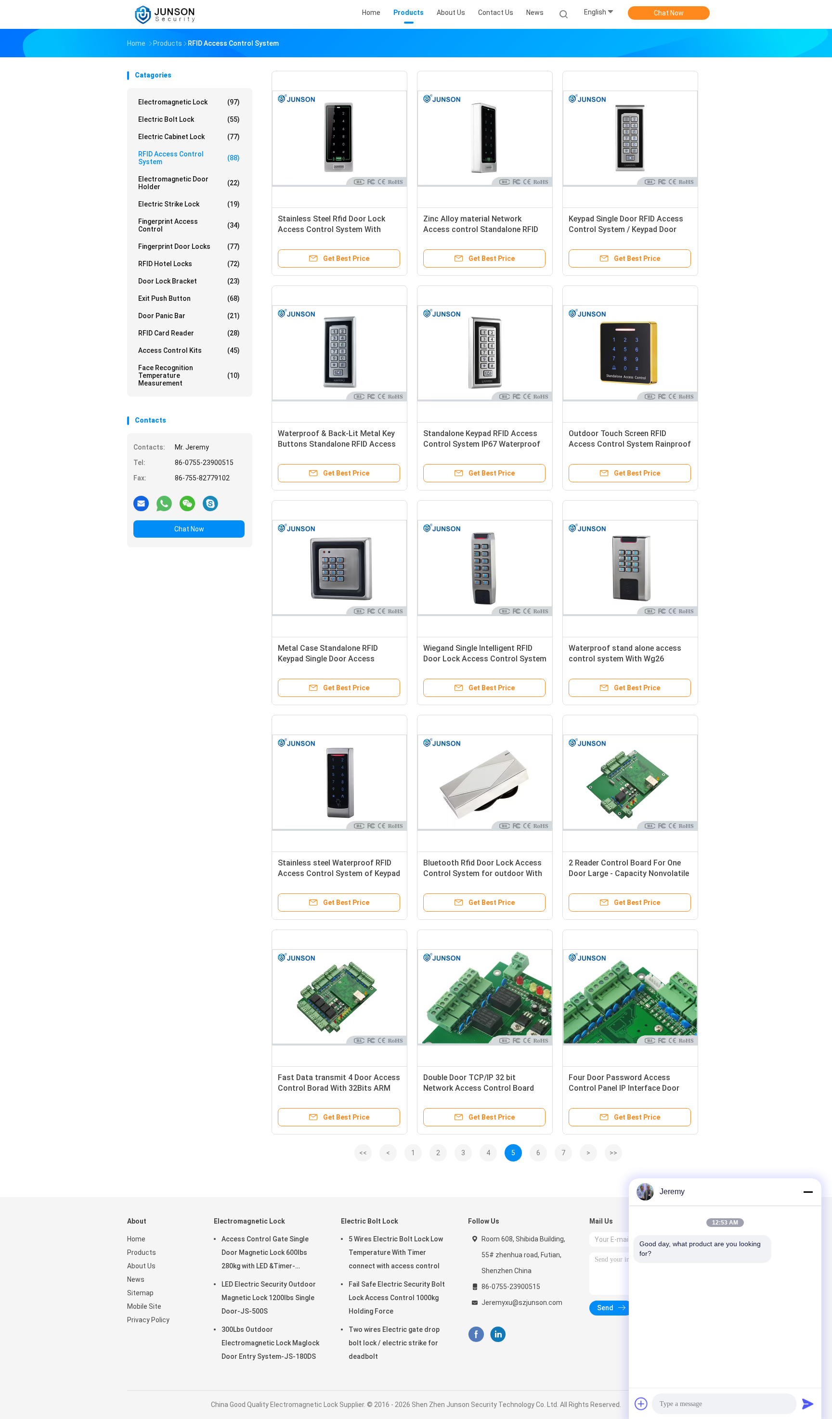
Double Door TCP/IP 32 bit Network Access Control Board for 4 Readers (478, 1088)
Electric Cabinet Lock (189, 137)
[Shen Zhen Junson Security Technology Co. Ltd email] (141, 503)
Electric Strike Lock (189, 204)
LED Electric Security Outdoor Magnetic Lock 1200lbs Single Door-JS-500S (268, 1297)
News (135, 1279)
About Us (141, 1266)
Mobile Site (144, 1306)
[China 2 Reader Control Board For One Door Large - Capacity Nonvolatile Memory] (630, 782)
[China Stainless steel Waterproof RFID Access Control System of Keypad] (339, 782)
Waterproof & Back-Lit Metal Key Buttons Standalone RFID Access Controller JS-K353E (337, 444)
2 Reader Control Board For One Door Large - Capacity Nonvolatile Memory (629, 873)
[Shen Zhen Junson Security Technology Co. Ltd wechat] (187, 503)
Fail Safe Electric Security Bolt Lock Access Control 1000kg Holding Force (397, 1297)
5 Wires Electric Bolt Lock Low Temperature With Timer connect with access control (396, 1252)
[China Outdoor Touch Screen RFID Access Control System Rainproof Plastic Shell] (630, 353)
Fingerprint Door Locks (189, 246)
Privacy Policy (148, 1320)
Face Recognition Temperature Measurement (189, 375)
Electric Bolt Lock (189, 119)
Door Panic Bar (189, 316)
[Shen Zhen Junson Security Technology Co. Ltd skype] (210, 503)
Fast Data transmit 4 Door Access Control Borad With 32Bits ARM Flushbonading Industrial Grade (339, 1088)
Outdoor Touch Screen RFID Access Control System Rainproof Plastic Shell (630, 444)
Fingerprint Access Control (189, 225)
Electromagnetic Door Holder (189, 183)
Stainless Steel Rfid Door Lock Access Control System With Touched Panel (331, 229)
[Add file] (641, 1403)
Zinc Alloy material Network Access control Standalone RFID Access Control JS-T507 (480, 229)
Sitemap (140, 1293)
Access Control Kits (189, 350)
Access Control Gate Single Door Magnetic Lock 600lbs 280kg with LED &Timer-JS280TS (265, 1254)
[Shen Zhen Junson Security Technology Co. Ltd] (164, 14)
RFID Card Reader (189, 333)
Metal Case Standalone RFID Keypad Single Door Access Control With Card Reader (328, 659)
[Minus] (808, 1192)
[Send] (808, 1403)
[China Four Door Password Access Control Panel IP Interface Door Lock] (630, 997)
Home (136, 1239)
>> (613, 1153)
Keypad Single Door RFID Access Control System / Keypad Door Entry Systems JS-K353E (626, 229)
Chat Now (669, 13)
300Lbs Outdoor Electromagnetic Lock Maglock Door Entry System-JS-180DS (270, 1343)
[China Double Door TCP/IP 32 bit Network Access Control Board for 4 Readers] (484, 997)
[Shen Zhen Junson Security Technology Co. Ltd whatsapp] (164, 503)
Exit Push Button (189, 298)
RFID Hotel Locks (189, 264)
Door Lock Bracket (189, 281)
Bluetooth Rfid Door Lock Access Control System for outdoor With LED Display (482, 873)
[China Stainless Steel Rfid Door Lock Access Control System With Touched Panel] (339, 138)
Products (141, 1252)
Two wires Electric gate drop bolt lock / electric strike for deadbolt (394, 1343)
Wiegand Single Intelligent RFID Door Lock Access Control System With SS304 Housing (484, 659)
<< (363, 1153)
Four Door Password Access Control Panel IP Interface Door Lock (624, 1088)
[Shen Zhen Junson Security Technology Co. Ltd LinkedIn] (498, 1334)
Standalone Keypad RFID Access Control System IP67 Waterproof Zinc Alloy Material (481, 444)
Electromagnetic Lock (189, 102)
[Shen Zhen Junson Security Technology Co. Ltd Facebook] (476, 1334)
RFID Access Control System (189, 158)
